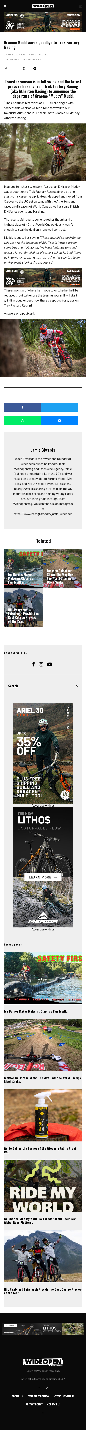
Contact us (54, 1404)
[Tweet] (59, 407)
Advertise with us (43, 805)
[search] (77, 686)
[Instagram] (47, 1388)
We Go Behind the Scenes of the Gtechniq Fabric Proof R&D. (40, 1150)
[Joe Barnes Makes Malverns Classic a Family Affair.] (23, 568)
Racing (43, 54)
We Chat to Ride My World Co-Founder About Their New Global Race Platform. (40, 1220)
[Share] (6, 68)
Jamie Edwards (14, 54)
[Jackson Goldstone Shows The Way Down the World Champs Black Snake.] (62, 568)
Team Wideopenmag (38, 1396)
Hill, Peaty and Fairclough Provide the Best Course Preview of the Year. (43, 1291)
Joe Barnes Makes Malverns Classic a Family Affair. (37, 1011)
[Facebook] (39, 1388)
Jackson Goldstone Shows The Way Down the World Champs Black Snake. (42, 1079)
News (32, 54)
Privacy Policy (34, 1404)
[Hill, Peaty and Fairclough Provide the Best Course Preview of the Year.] (23, 607)
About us (17, 1396)
